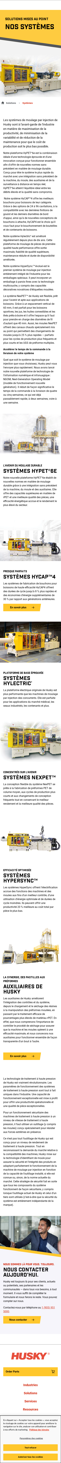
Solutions (11, 103)
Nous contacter (18, 1319)
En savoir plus (18, 607)
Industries (30, 1385)
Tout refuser (30, 1447)
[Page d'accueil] (2, 102)
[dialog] (30, 1439)
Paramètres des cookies (31, 1438)
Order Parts (12, 1371)
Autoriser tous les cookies (30, 1457)
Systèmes (27, 103)
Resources (30, 1409)
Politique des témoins (39, 1430)
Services (30, 1401)
